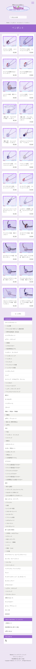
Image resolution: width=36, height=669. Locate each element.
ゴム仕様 (8, 325)
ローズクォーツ (10, 526)
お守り (8, 424)
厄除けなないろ (9, 597)
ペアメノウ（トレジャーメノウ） (15, 489)
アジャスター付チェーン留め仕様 (15, 328)
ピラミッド (9, 536)
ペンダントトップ (11, 355)
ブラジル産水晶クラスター (13, 464)
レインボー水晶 (10, 508)
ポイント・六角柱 (11, 542)
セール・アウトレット (11, 606)
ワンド (7, 572)
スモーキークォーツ (11, 511)
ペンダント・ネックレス (17, 22)
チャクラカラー (9, 601)
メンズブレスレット (10, 335)
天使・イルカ (9, 548)
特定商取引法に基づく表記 (12, 627)
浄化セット (9, 454)
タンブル (8, 562)
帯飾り (8, 415)
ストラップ (9, 437)
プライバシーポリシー (18, 656)
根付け (7, 395)
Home (7, 22)
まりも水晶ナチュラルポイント (14, 495)
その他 (8, 551)
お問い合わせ (8, 631)
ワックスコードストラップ (13, 391)
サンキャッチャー (9, 580)
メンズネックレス (9, 371)
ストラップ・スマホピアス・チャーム (15, 379)
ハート (8, 545)
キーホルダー (8, 399)
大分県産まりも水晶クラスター (14, 479)
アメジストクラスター (12, 470)
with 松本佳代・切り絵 (12, 331)
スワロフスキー (10, 345)
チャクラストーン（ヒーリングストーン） (16, 554)
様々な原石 (9, 486)
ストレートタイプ (11, 385)
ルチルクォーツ (10, 520)
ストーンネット (10, 565)
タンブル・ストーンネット (12, 558)
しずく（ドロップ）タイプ (13, 388)
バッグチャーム (9, 403)
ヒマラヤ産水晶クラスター (13, 476)
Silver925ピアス (11, 348)
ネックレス (9, 361)
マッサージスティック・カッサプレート (15, 576)
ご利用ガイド (8, 623)
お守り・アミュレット (11, 418)
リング (7, 375)
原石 (6, 483)
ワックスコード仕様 (11, 364)
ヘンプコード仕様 (11, 367)
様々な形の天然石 (9, 529)
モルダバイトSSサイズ (12, 492)
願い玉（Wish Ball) (11, 421)
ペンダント (9, 358)
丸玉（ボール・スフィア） (12, 499)
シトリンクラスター (11, 473)
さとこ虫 (7, 610)
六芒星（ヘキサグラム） (12, 533)
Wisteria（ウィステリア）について (18, 654)
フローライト (9, 523)
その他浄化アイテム (11, 457)
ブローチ (7, 407)
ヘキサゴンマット (9, 444)
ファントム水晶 (10, 517)
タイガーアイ (9, 514)
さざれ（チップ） (11, 451)
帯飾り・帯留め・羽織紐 (11, 411)
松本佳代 (7, 614)
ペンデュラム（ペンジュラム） (13, 568)
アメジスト (9, 502)
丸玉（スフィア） (11, 539)
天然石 (8, 342)
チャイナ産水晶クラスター (13, 467)
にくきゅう (9, 382)
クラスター (8, 461)
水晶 (7, 505)
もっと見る (18, 313)
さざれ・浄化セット (10, 448)
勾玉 (6, 428)
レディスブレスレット (11, 322)
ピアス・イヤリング (10, 339)
